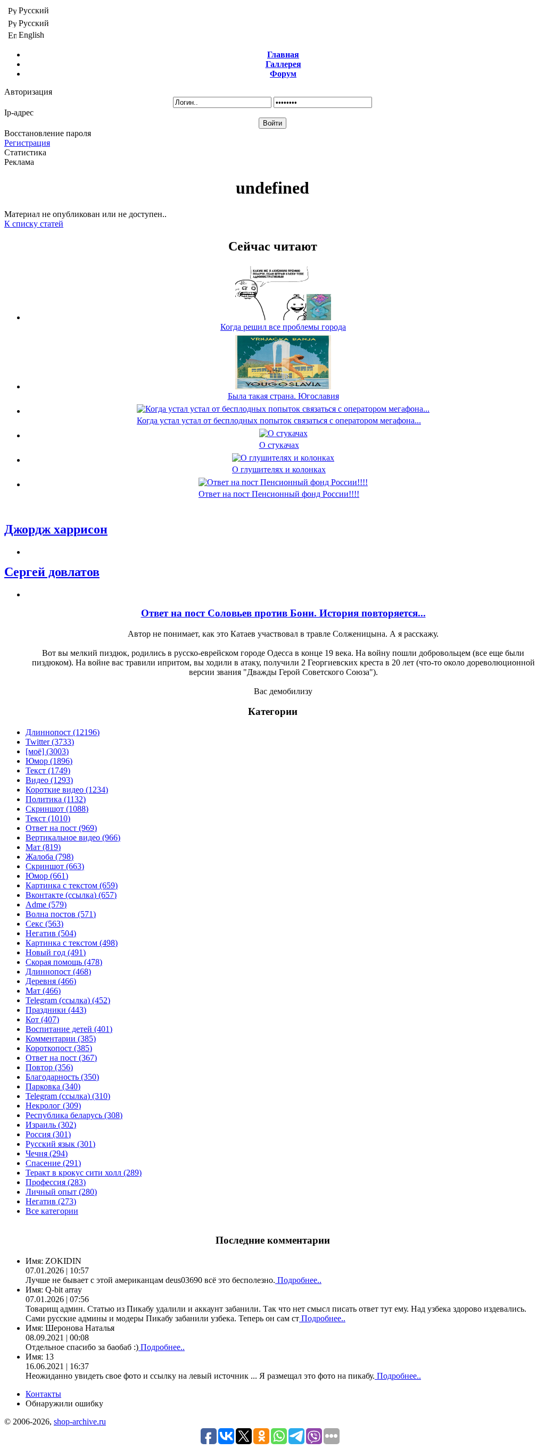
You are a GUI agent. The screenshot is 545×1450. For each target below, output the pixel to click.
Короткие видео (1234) (67, 789)
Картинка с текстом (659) (72, 885)
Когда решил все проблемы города (283, 326)
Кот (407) (42, 1019)
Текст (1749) (48, 770)
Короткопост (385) (59, 1048)
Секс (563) (44, 923)
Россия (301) (48, 1134)
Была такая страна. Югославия (283, 396)
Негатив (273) (51, 1201)
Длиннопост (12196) (63, 732)
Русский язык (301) (60, 1143)
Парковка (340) (53, 1086)
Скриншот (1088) (57, 808)
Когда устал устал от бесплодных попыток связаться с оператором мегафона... (279, 420)
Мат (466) (43, 990)
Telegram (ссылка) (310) (68, 1096)
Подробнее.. (298, 1280)
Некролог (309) (53, 1105)
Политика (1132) (56, 799)
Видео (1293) (49, 780)
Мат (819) (43, 847)
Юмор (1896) (49, 760)
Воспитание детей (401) (69, 1029)
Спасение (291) (53, 1163)
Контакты (43, 1393)
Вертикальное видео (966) (73, 837)
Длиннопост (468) (58, 971)
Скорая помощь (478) (64, 961)
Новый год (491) (56, 952)
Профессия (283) (56, 1182)
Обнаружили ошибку (64, 1403)
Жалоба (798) (49, 856)
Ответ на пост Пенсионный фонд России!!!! (279, 493)
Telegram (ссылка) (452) (68, 1000)
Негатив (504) (51, 933)
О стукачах (279, 444)
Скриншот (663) (55, 866)
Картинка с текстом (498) (72, 942)
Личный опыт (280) (61, 1191)
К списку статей (33, 223)
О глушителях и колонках (279, 469)
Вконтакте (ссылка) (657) (71, 894)
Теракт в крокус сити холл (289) (84, 1172)
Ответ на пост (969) (61, 827)
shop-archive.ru (80, 1421)
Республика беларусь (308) (74, 1115)
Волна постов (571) (61, 914)
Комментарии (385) (61, 1038)
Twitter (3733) (50, 741)
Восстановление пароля (47, 133)
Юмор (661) (47, 875)
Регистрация (27, 142)
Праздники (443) (56, 1009)
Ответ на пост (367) (61, 1057)
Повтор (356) (49, 1067)
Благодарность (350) (62, 1076)
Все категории (52, 1210)
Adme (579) (46, 904)
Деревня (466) (51, 981)
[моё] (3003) (47, 751)
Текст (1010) (48, 818)
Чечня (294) (47, 1153)
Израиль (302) (51, 1124)
